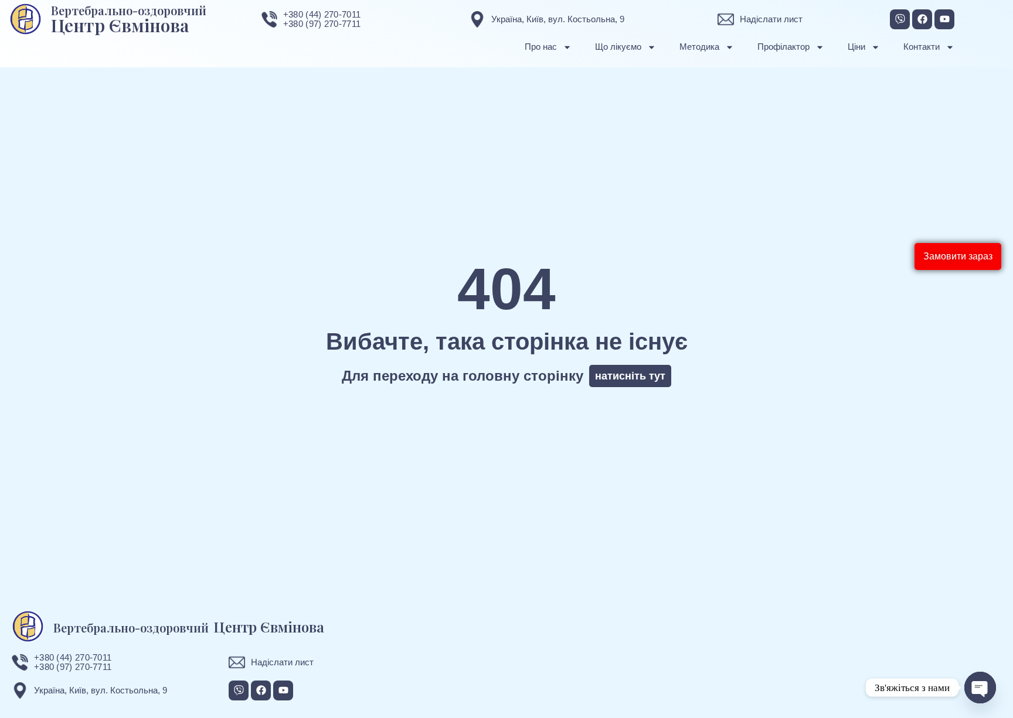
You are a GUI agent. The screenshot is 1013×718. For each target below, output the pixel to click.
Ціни (856, 47)
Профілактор (783, 47)
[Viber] (900, 19)
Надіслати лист (771, 19)
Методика (699, 47)
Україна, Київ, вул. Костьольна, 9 (557, 19)
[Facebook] (922, 19)
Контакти (921, 47)
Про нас (541, 47)
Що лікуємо (618, 47)
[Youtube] (944, 19)
